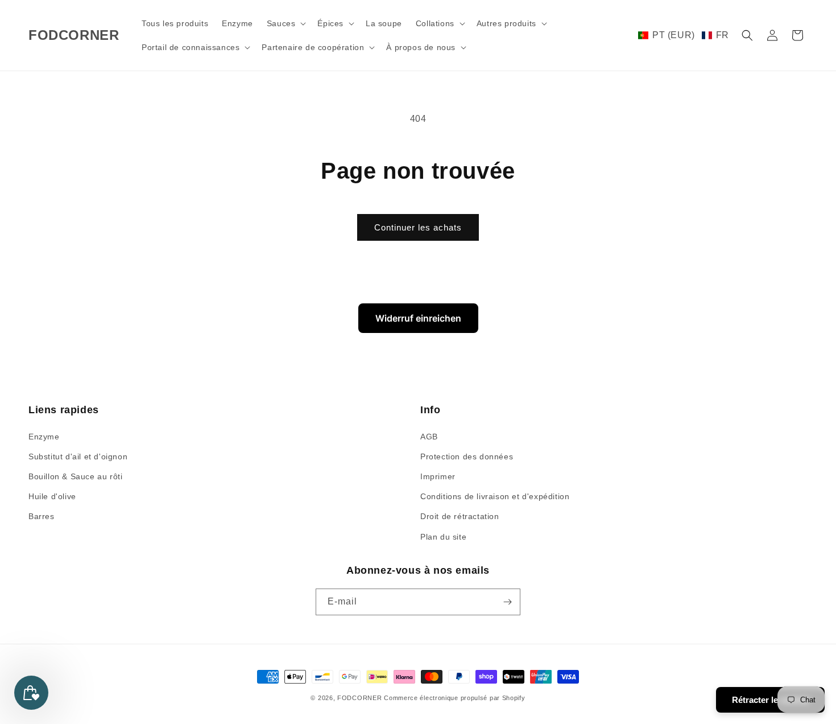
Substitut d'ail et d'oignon (77, 456)
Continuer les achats (418, 227)
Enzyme (44, 436)
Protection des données (466, 456)
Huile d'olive (52, 496)
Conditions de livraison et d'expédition (494, 496)
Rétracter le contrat (770, 700)
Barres (41, 516)
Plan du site (443, 536)
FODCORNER (359, 697)
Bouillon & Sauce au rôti (75, 476)
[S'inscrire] (507, 602)
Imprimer (438, 476)
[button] (285, 23)
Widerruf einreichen (418, 318)
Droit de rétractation (459, 516)
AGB (429, 436)
